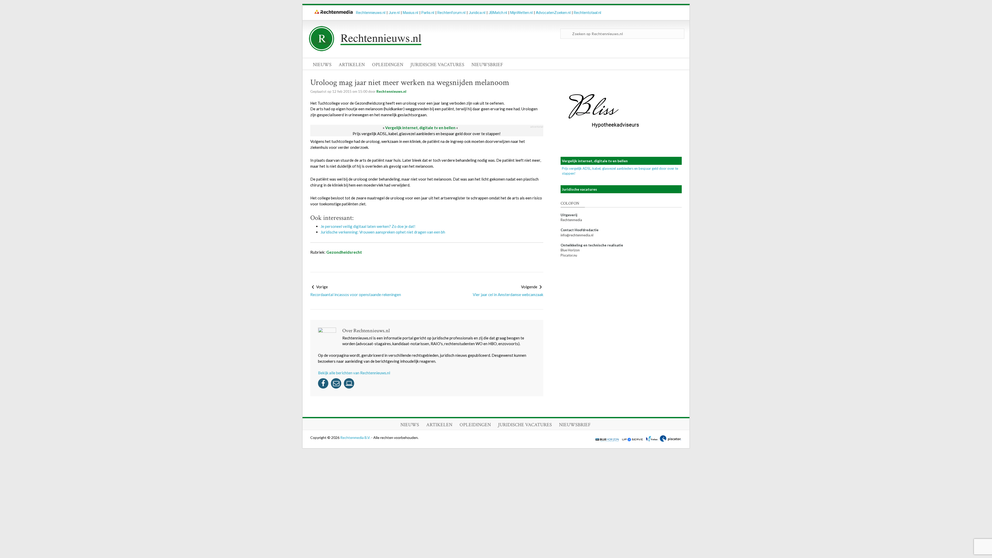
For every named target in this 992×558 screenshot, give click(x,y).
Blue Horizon (570, 250)
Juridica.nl (477, 12)
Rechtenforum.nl (451, 12)
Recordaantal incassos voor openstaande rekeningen (355, 294)
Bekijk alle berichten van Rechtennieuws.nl (354, 372)
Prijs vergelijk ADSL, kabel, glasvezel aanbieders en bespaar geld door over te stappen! (427, 133)
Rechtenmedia (571, 220)
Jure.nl (394, 12)
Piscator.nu (569, 255)
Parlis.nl (427, 12)
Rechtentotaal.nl (587, 12)
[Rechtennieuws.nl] (365, 50)
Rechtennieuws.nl (370, 12)
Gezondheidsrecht (344, 252)
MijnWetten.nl (521, 12)
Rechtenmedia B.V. (355, 437)
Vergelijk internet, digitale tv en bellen (420, 127)
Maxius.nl (410, 12)
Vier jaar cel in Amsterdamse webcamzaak (508, 294)
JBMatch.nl (498, 12)
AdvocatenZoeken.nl (553, 12)
